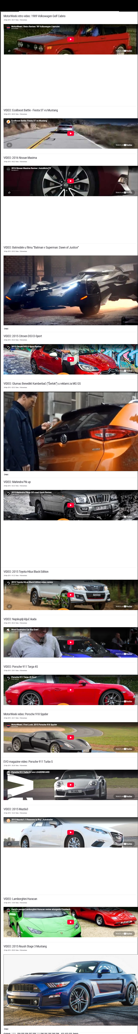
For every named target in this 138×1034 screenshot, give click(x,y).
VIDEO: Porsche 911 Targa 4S (21, 667)
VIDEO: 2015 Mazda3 (16, 809)
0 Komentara (23, 20)
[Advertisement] (34, 83)
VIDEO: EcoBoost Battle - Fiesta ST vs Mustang (31, 110)
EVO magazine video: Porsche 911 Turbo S (28, 761)
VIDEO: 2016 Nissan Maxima (20, 158)
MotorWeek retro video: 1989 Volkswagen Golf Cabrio (34, 16)
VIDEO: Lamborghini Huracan (20, 899)
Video (17, 20)
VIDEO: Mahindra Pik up (17, 482)
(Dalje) (6, 329)
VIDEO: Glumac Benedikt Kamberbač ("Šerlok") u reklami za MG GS (42, 383)
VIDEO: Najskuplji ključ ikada (20, 619)
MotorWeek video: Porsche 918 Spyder (26, 714)
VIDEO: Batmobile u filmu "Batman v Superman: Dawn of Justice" (41, 247)
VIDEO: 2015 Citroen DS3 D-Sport (23, 336)
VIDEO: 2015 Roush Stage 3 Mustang (25, 946)
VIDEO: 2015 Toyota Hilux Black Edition (26, 572)
